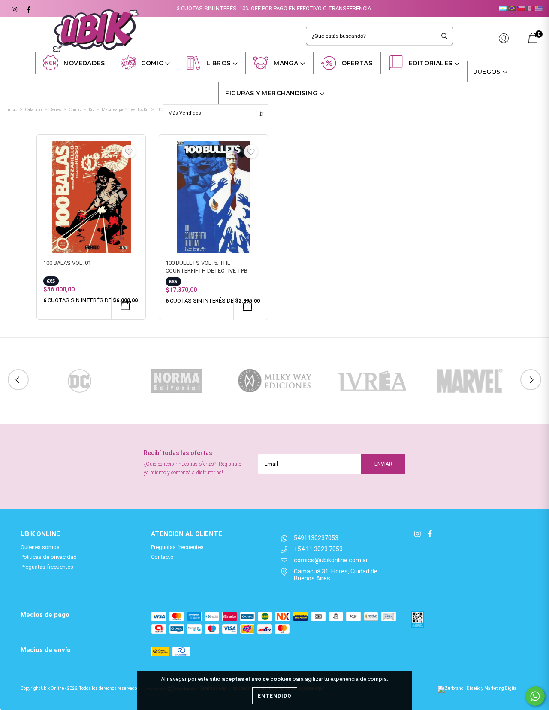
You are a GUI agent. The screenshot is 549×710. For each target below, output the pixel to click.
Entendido (275, 696)
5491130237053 (316, 537)
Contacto (162, 557)
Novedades (84, 63)
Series (55, 109)
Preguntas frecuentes (47, 567)
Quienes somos (40, 547)
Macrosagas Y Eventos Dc (125, 109)
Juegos (487, 72)
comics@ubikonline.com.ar (331, 560)
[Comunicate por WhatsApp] (535, 696)
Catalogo (33, 109)
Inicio (11, 109)
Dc (91, 109)
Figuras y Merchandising (271, 93)
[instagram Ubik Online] (13, 8)
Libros (218, 63)
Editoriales (430, 63)
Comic (152, 63)
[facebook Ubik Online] (27, 8)
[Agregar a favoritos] (129, 151)
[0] (533, 41)
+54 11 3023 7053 (318, 549)
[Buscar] (444, 35)
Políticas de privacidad (49, 557)
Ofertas (356, 63)
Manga (286, 63)
